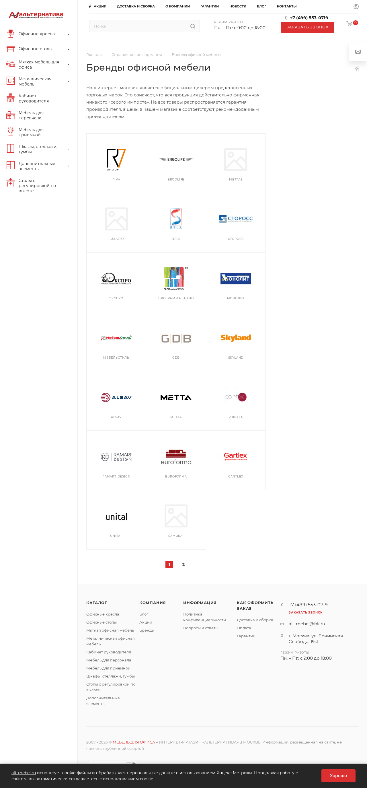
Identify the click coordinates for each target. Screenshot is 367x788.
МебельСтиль (116, 358)
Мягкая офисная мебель (110, 630)
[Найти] (193, 26)
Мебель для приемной (108, 668)
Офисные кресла (102, 614)
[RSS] (357, 68)
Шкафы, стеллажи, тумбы (110, 676)
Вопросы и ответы (200, 628)
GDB (176, 358)
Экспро (116, 298)
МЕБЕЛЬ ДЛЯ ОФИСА (134, 742)
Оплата (244, 628)
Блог (143, 614)
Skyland (236, 358)
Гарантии (246, 636)
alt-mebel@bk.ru (307, 623)
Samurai (176, 536)
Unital (116, 536)
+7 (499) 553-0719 (309, 17)
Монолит (236, 298)
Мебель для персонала (108, 660)
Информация (200, 602)
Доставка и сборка (255, 620)
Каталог (96, 602)
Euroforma (176, 476)
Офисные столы (101, 622)
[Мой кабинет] (356, 7)
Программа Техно (176, 298)
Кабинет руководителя (108, 652)
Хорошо (338, 775)
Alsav (116, 417)
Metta (176, 417)
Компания (152, 602)
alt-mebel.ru (23, 772)
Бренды (147, 630)
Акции (145, 622)
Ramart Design (116, 476)
